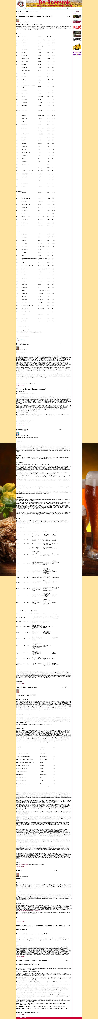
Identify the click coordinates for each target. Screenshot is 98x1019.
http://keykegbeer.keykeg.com (24, 910)
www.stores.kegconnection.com (23, 708)
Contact (50, 8)
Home (17, 8)
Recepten (34, 8)
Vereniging (26, 8)
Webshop (59, 8)
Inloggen (67, 8)
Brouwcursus (43, 8)
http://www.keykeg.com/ (36, 910)
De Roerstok (76, 11)
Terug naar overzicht (20, 13)
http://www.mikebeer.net (23, 864)
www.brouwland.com (46, 707)
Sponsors (74, 13)
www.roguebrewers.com (21, 522)
